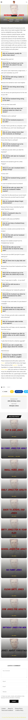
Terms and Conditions (7, 710)
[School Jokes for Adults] (14, 548)
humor (3, 363)
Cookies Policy (19, 710)
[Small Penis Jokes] (14, 468)
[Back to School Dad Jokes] (14, 508)
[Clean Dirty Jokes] (14, 588)
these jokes (4, 369)
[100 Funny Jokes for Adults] (14, 449)
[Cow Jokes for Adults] (14, 608)
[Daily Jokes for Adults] (14, 488)
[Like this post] (12, 391)
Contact (3, 708)
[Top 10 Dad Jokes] (14, 429)
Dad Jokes (11, 19)
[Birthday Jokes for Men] (14, 628)
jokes (8, 387)
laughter (15, 365)
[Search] (26, 2)
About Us (10, 708)
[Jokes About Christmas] (14, 648)
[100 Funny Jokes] (14, 568)
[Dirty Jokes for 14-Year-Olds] (14, 528)
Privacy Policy (19, 708)
